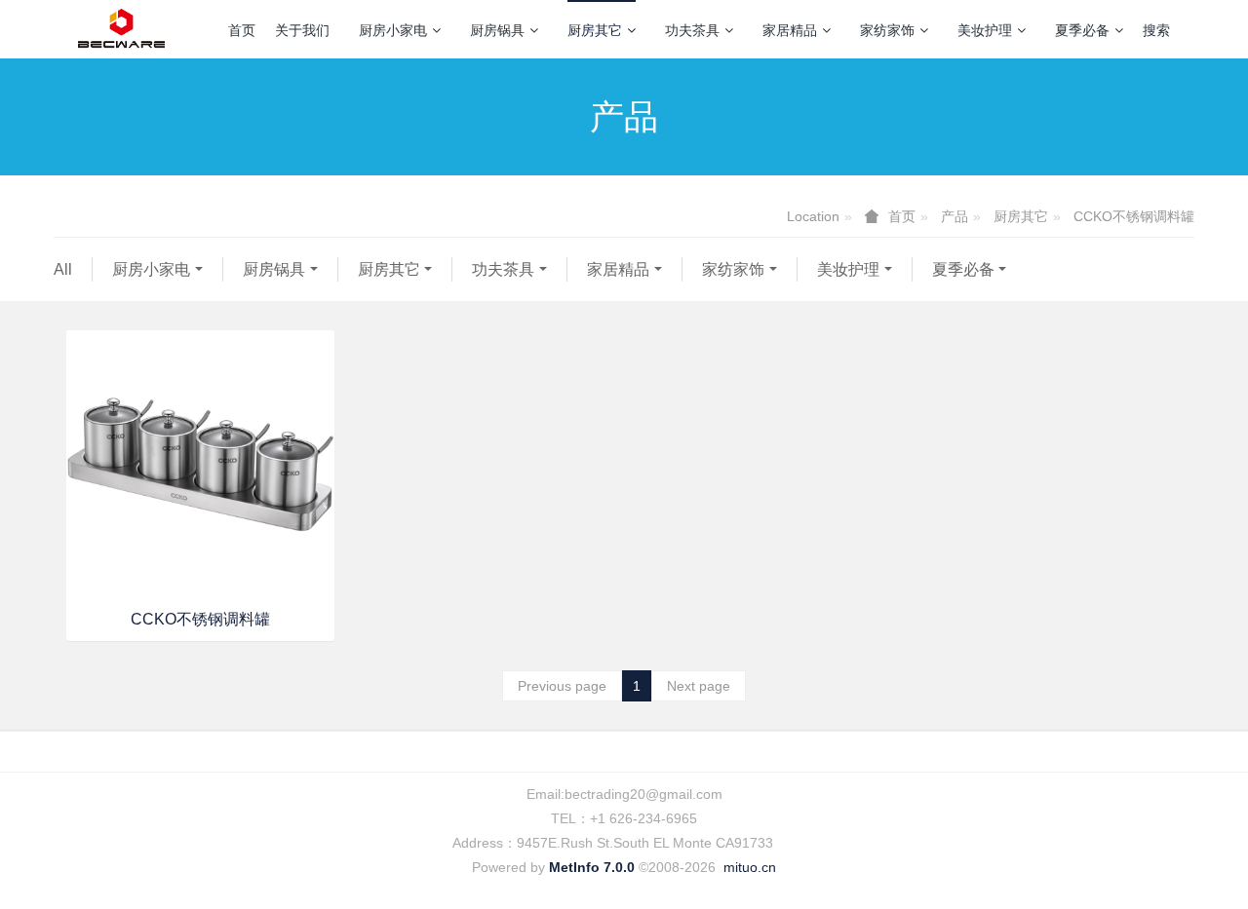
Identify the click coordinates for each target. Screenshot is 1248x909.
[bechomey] (121, 29)
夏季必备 (1082, 30)
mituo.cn (749, 867)
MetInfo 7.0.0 (592, 867)
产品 (954, 216)
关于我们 (302, 30)
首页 (241, 30)
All (63, 269)
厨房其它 (594, 30)
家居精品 (789, 30)
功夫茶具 (692, 30)
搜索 (1156, 30)
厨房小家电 (393, 30)
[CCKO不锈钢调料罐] (200, 464)
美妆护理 (984, 30)
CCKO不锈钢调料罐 (1133, 216)
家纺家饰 (887, 30)
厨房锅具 (497, 30)
